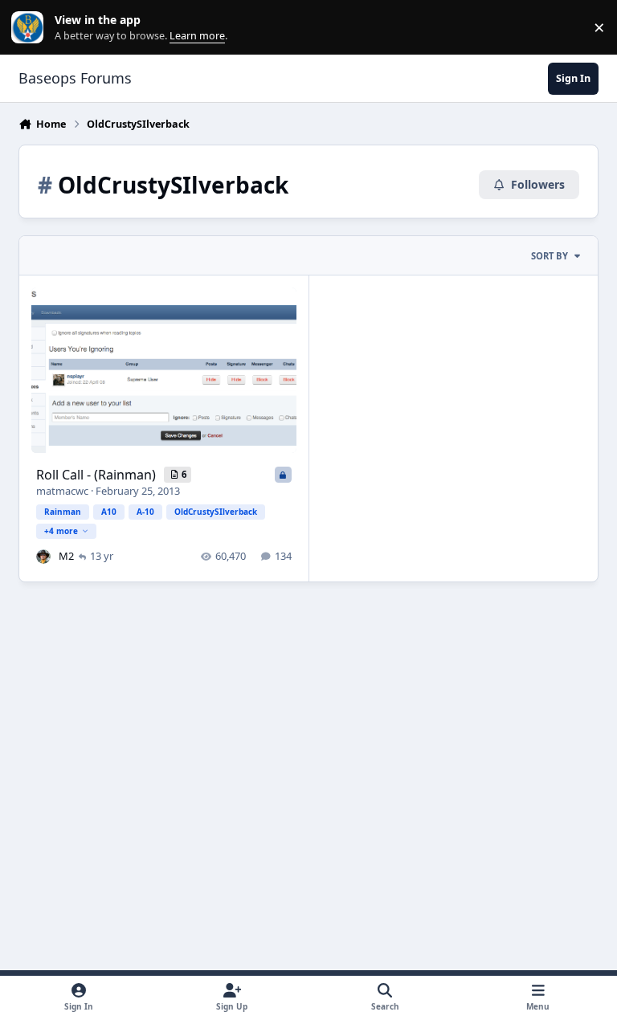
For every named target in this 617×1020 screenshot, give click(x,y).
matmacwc (62, 490)
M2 (66, 556)
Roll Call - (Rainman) (97, 474)
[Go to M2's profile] (43, 556)
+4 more (61, 531)
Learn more (31, 27)
